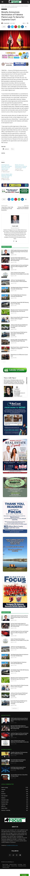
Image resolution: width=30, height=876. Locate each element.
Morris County (7, 6)
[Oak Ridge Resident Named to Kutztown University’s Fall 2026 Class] (5, 290)
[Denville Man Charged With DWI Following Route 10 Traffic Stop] (5, 305)
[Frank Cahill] (2, 23)
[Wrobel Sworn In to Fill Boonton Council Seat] (5, 357)
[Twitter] (12, 26)
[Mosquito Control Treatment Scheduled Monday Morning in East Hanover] (5, 312)
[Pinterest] (15, 26)
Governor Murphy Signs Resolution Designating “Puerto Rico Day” (6, 175)
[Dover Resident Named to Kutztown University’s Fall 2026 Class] (5, 297)
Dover (3, 336)
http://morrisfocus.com (15, 228)
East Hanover (4, 351)
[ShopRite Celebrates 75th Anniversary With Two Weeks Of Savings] (5, 754)
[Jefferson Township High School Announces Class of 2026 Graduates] (5, 282)
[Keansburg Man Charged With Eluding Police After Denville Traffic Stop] (5, 342)
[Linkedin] (22, 26)
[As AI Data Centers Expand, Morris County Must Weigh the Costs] (5, 769)
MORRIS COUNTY (6, 612)
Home (2, 6)
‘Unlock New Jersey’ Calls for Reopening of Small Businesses (7, 209)
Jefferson (3, 284)
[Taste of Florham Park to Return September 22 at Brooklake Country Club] (5, 275)
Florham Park (4, 277)
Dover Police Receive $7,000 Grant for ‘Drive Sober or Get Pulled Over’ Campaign (19, 334)
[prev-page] (2, 362)
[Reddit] (13, 855)
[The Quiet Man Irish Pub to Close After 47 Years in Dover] (5, 777)
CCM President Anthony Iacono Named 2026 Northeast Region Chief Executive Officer (19, 252)
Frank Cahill (6, 23)
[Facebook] (9, 26)
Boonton (3, 262)
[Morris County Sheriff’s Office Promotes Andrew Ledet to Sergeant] (5, 319)
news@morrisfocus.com (12, 845)
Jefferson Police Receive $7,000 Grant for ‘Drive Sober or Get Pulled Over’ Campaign (19, 326)
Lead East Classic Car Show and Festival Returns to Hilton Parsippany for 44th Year (19, 266)
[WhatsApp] (19, 26)
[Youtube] (20, 855)
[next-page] (4, 362)
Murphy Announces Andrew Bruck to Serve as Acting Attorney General (21, 166)
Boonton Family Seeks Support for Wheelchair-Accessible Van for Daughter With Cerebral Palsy (19, 259)
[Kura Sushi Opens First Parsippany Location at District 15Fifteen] (5, 762)
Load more (14, 708)
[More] (25, 26)
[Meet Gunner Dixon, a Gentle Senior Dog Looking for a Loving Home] (5, 349)
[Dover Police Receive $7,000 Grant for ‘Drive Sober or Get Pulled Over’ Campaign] (5, 334)
